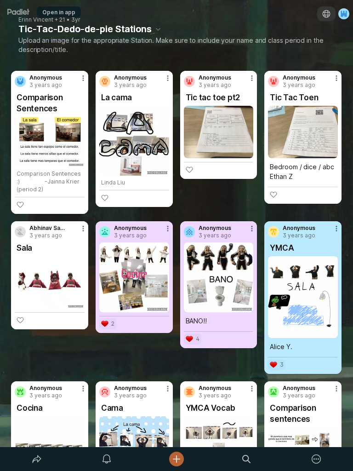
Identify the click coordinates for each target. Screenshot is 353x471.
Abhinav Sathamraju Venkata (47, 228)
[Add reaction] (20, 204)
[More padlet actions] (316, 459)
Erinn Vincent (35, 20)
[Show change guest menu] (343, 14)
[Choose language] (326, 13)
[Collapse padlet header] (158, 29)
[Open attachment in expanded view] (50, 142)
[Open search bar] (246, 459)
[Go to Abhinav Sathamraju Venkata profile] (20, 231)
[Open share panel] (37, 459)
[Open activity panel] (106, 459)
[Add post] (176, 459)
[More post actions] (77, 82)
